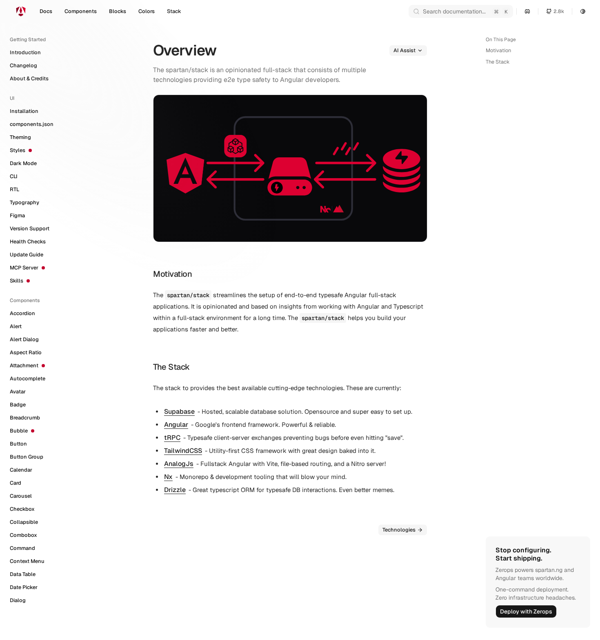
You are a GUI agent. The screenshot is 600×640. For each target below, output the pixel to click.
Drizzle (175, 490)
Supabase (179, 411)
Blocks (117, 11)
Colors (146, 11)
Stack (174, 11)
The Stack (498, 61)
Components (80, 11)
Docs (46, 11)
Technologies (399, 529)
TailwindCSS (183, 450)
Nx (168, 476)
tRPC (172, 437)
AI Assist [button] (404, 50)
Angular (176, 424)
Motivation (498, 50)
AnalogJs (178, 463)
